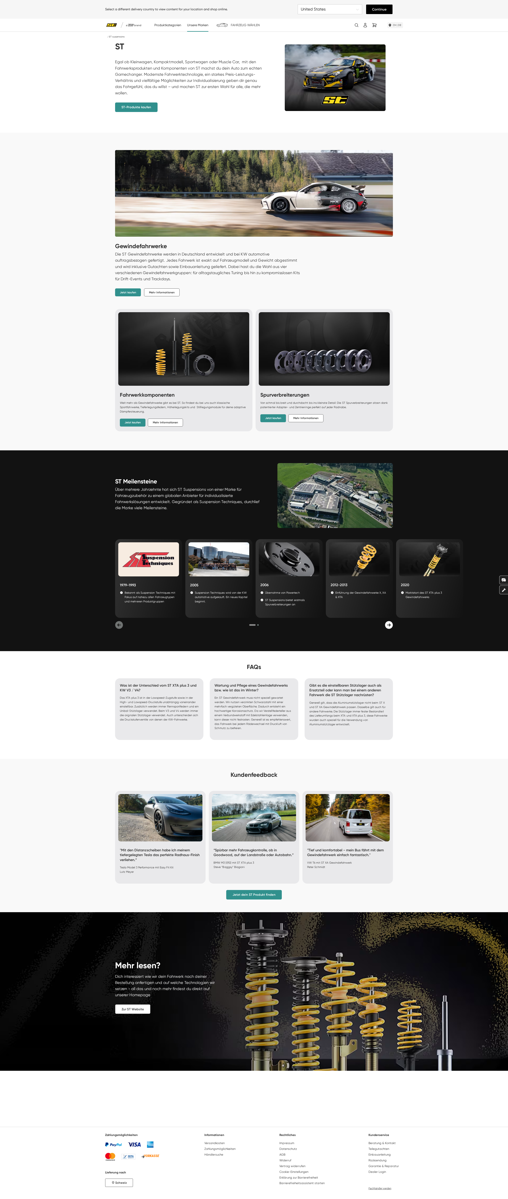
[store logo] (111, 25)
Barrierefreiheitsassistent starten (302, 1183)
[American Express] (150, 1144)
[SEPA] (128, 1157)
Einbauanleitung (379, 1154)
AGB (282, 1154)
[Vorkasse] (150, 1157)
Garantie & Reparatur (383, 1166)
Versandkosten (214, 1143)
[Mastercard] (110, 1157)
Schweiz (121, 1183)
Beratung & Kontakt (382, 1143)
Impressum (286, 1143)
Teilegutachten (378, 1149)
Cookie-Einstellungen (293, 1172)
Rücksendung (377, 1160)
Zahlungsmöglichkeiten (220, 1149)
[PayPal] (113, 1144)
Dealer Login (377, 1172)
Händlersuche (213, 1154)
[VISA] (134, 1144)
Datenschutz (288, 1149)
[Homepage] (106, 36)
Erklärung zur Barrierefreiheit (298, 1177)
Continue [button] (379, 9)
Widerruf (285, 1160)
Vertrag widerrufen (292, 1166)
